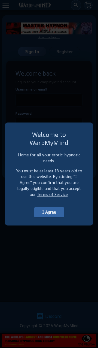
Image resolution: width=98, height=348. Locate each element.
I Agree (49, 212)
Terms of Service (52, 194)
